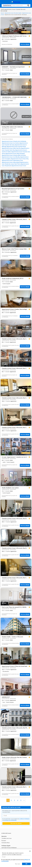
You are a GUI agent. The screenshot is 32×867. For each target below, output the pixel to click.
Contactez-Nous (6, 842)
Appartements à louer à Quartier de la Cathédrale (14, 141)
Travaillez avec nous (6, 838)
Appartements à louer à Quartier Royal (16, 146)
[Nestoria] (16, 2)
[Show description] (29, 36)
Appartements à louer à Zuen (19, 165)
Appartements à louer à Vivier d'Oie (19, 158)
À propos (4, 840)
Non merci (17, 864)
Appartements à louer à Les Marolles (11, 157)
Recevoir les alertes (16, 823)
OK (26, 864)
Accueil (2, 13)
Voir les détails (25, 44)
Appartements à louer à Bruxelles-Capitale (13, 13)
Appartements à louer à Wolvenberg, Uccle (12, 160)
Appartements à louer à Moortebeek (11, 162)
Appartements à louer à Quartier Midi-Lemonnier (14, 155)
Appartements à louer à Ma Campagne (15, 153)
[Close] (30, 851)
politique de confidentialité (10, 820)
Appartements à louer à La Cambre (10, 143)
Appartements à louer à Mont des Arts (11, 148)
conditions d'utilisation (24, 818)
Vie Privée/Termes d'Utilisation (9, 847)
